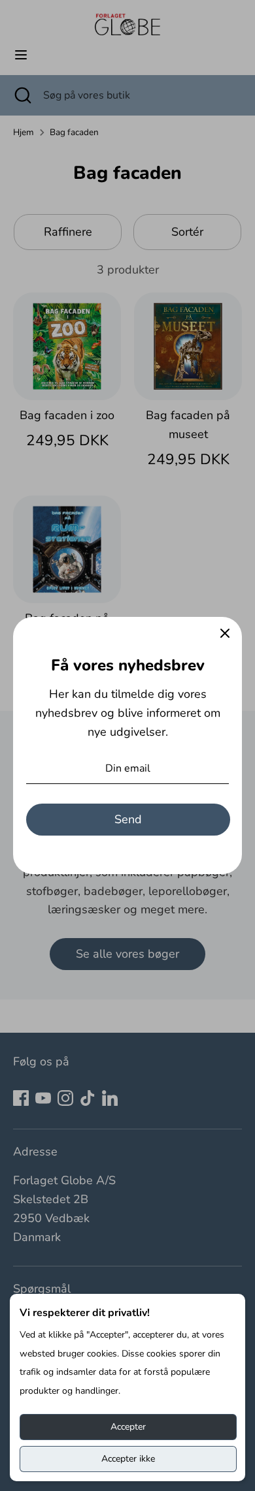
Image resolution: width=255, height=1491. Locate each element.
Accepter (128, 1426)
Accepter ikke (128, 1458)
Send (128, 819)
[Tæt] (225, 634)
